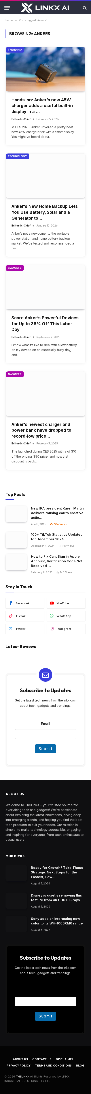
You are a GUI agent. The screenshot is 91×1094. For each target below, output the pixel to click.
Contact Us (41, 1059)
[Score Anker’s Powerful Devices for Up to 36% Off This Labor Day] (45, 287)
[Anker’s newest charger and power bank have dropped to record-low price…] (45, 393)
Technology (17, 156)
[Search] (84, 8)
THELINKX (22, 1076)
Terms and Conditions (53, 1065)
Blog (80, 1065)
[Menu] (7, 8)
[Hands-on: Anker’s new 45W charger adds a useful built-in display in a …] (45, 69)
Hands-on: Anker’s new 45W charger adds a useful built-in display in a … (42, 105)
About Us (20, 1059)
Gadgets (14, 267)
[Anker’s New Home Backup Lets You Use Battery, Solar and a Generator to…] (45, 175)
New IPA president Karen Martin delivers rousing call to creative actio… (57, 513)
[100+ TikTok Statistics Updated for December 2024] (16, 540)
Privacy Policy (19, 1065)
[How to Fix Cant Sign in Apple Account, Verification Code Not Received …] (16, 562)
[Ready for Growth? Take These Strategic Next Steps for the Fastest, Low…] (16, 873)
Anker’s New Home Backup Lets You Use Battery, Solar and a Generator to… (44, 212)
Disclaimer (65, 1059)
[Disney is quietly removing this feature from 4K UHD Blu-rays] (16, 901)
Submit (45, 749)
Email (45, 724)
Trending (15, 49)
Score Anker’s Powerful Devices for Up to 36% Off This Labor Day (45, 323)
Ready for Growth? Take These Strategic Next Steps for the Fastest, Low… (57, 872)
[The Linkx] (45, 8)
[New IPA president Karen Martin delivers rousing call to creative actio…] (16, 514)
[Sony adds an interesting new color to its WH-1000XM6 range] (16, 924)
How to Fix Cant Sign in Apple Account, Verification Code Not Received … (56, 561)
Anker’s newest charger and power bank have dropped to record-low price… (41, 430)
